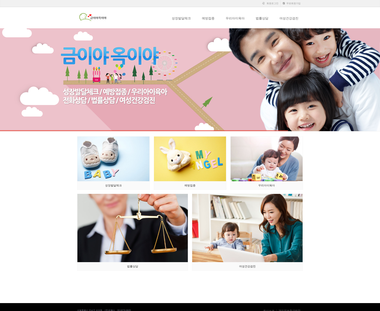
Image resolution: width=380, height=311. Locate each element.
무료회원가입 (293, 3)
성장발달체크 (181, 18)
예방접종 (208, 18)
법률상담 (262, 18)
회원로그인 (272, 3)
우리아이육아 (235, 18)
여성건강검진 (288, 18)
